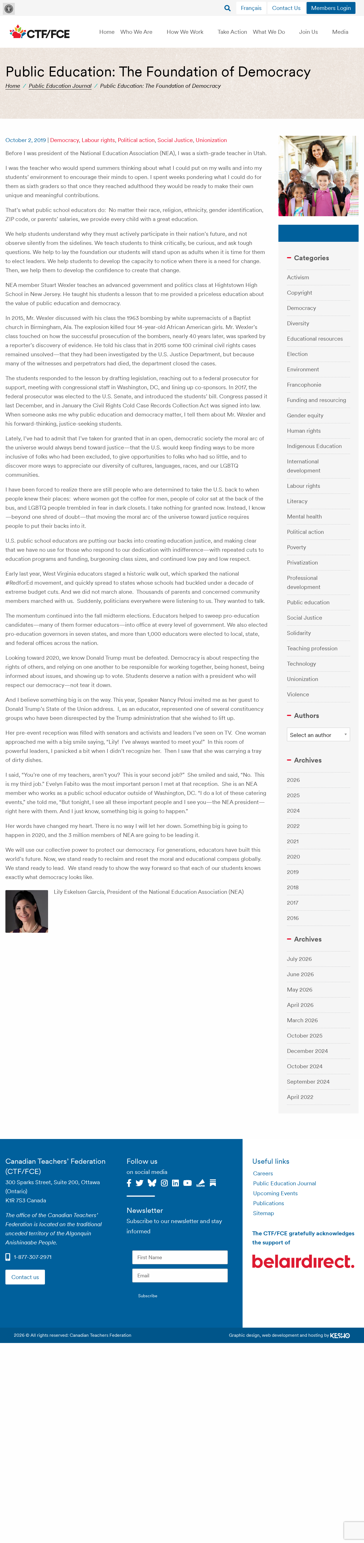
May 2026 (300, 989)
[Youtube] (187, 1182)
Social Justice (175, 140)
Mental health (304, 516)
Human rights (304, 430)
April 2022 (300, 1097)
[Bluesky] (152, 1182)
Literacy (297, 501)
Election (297, 354)
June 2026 (300, 974)
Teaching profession (312, 648)
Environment (303, 369)
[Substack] (212, 1182)
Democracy (64, 140)
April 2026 (300, 1004)
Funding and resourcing (316, 400)
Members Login (331, 8)
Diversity (298, 323)
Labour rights (98, 140)
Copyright (299, 292)
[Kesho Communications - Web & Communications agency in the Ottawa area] (340, 1335)
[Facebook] (129, 1182)
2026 (293, 779)
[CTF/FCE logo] (39, 31)
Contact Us (286, 8)
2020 (293, 856)
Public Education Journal (60, 85)
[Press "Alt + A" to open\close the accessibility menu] (9, 9)
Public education (308, 602)
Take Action (232, 32)
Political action (136, 140)
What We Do (269, 32)
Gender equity (305, 415)
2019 (293, 872)
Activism (298, 277)
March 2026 (302, 1020)
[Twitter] (139, 1182)
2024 (293, 810)
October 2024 (305, 1066)
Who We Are (136, 32)
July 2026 (299, 958)
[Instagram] (164, 1182)
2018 (293, 887)
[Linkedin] (175, 1182)
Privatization (302, 562)
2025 (293, 795)
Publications (268, 1203)
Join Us (308, 32)
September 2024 (308, 1081)
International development (303, 466)
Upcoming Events (275, 1193)
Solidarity (299, 633)
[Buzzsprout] (200, 1182)
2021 (293, 841)
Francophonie (304, 384)
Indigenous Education (314, 446)
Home (107, 32)
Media (340, 32)
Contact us (25, 1277)
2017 (292, 902)
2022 (293, 825)
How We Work (185, 32)
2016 (293, 918)
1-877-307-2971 (32, 1256)
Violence (298, 694)
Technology (301, 663)
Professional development (303, 582)
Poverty (296, 547)
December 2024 (307, 1051)
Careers (263, 1173)
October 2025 (304, 1035)
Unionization (211, 140)
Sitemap (263, 1213)
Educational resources (315, 338)
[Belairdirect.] (303, 1262)
